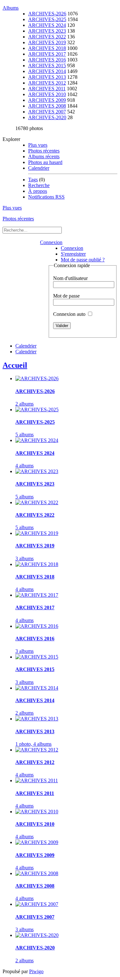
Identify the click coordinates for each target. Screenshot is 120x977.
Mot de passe (66, 296)
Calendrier (38, 168)
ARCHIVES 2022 (47, 36)
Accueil (15, 365)
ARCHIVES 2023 (47, 31)
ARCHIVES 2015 (47, 65)
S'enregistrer (73, 254)
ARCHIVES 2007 (47, 111)
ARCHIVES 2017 (47, 54)
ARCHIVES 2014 (47, 71)
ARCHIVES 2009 (47, 100)
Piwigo (36, 971)
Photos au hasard (45, 162)
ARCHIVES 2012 (47, 83)
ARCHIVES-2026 (47, 13)
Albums (11, 8)
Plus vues (37, 145)
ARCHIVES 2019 (47, 42)
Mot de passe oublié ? (83, 259)
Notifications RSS (46, 197)
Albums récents (44, 156)
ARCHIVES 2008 (47, 106)
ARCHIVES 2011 (47, 88)
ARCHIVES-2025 (47, 19)
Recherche (39, 185)
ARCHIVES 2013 (47, 77)
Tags (33, 179)
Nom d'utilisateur (70, 278)
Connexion (51, 242)
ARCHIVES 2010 (47, 94)
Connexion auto (70, 314)
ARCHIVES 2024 (47, 25)
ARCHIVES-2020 (47, 117)
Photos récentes (44, 150)
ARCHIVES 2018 (47, 48)
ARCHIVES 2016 (47, 59)
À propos (37, 191)
